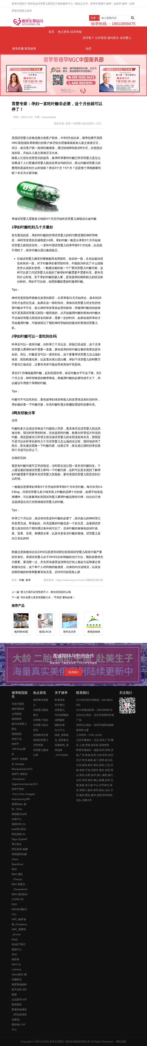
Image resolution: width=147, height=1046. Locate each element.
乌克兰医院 (18, 703)
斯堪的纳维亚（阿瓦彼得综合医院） (19, 1014)
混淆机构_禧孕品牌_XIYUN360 (62, 750)
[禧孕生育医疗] (28, 21)
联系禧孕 (30, 48)
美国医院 (17, 733)
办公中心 (60, 730)
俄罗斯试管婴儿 (40, 702)
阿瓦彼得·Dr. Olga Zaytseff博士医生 (19, 839)
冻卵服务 (60, 720)
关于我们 (60, 704)
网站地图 (121, 1041)
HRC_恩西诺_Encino (19, 932)
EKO (14, 904)
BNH (14, 869)
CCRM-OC (18, 899)
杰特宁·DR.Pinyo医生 (19, 748)
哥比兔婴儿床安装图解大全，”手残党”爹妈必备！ (48, 597)
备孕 (28, 580)
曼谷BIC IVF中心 (18, 1027)
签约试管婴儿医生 (19, 726)
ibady (15, 939)
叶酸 (21, 580)
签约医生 (113, 37)
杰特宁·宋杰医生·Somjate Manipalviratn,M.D (20, 764)
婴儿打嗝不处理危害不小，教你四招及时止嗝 (46, 592)
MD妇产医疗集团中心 (19, 947)
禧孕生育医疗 (57, 1041)
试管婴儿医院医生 (40, 712)
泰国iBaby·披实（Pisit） (19, 806)
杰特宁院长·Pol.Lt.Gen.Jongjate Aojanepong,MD (20, 794)
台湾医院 (17, 713)
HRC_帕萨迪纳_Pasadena (19, 922)
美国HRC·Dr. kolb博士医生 (19, 827)
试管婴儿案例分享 (40, 752)
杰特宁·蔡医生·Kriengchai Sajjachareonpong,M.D (20, 779)
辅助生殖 (60, 725)
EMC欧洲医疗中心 (19, 912)
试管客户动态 (88, 43)
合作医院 (100, 37)
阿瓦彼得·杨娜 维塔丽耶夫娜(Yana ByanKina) (20, 857)
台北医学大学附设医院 (19, 1002)
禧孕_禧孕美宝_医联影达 (62, 737)
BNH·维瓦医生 (20, 894)
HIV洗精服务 (62, 714)
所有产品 (17, 738)
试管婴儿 (125, 37)
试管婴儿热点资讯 (83, 123)
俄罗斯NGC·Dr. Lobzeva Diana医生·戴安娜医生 (19, 969)
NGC (14, 954)
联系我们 (73, 672)
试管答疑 (76, 31)
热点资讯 (63, 31)
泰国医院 (17, 718)
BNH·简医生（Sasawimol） (20, 887)
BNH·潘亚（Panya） (18, 877)
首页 (51, 31)
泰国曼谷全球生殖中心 (19, 817)
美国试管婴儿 (40, 740)
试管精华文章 (40, 735)
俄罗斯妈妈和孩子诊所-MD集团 (19, 989)
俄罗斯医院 (18, 708)
